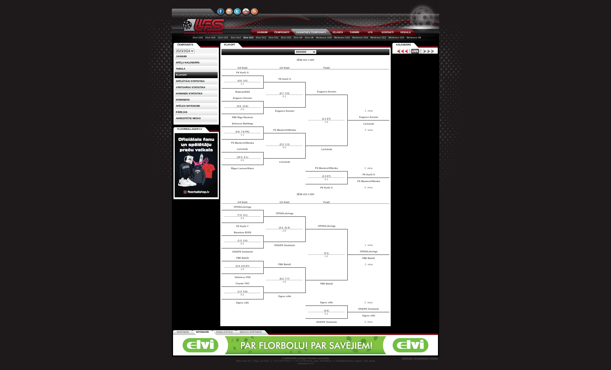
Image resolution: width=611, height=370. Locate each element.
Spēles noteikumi (188, 106)
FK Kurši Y (242, 226)
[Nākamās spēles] (429, 51)
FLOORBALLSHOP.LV (189, 129)
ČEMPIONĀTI (281, 32)
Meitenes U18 (324, 37)
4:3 (281, 227)
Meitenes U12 (378, 37)
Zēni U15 (223, 37)
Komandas (183, 99)
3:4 (326, 310)
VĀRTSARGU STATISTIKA (190, 87)
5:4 (238, 266)
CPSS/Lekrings (242, 207)
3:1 (326, 253)
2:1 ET (326, 118)
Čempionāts (185, 44)
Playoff (181, 75)
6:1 (246, 157)
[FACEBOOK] (220, 11)
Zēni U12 (261, 37)
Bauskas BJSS (242, 232)
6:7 (282, 93)
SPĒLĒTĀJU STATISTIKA (190, 81)
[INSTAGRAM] (229, 11)
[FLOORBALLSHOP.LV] (196, 197)
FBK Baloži (242, 258)
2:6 (245, 240)
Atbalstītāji (224, 332)
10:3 (239, 157)
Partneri (183, 332)
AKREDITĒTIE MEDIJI (188, 118)
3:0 (245, 80)
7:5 (240, 215)
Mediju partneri (251, 332)
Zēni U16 (210, 37)
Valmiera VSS (243, 277)
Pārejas (181, 112)
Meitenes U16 (342, 37)
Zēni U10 (286, 37)
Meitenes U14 (360, 37)
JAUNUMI (262, 32)
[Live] (415, 51)
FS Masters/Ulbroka (284, 130)
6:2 (282, 278)
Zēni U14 (236, 37)
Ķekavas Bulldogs (242, 123)
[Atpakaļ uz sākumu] (203, 26)
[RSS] (254, 11)
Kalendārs (403, 44)
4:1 (245, 215)
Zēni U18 (198, 37)
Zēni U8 (309, 37)
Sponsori (202, 332)
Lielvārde (368, 123)
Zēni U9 (298, 37)
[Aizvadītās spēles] (401, 51)
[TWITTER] (237, 11)
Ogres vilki (284, 296)
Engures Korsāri (326, 91)
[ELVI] (305, 353)
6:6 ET (245, 266)
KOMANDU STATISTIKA (189, 93)
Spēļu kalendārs (188, 62)
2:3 (282, 144)
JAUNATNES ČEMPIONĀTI (311, 32)
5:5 (287, 93)
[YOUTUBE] (245, 11)
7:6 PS (245, 131)
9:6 (239, 106)
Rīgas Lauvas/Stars (242, 168)
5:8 (245, 291)
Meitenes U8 (414, 37)
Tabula (180, 68)
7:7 (287, 278)
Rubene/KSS (242, 92)
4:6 (240, 80)
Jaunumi (181, 56)
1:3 (287, 144)
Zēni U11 (274, 37)
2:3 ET (326, 176)
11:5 (286, 227)
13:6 (245, 106)
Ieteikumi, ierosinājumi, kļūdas (420, 358)
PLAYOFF (229, 44)
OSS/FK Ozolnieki (284, 245)
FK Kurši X (242, 72)
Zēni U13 (248, 37)
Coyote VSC (242, 283)
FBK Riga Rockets (242, 117)
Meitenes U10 (396, 37)
